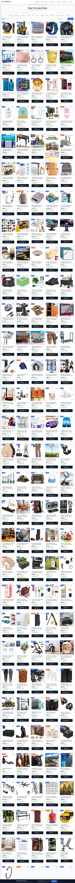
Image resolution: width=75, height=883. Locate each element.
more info (45, 4)
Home (17, 15)
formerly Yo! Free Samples (7, 2)
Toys (48, 15)
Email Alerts (70, 1)
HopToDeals (7, 1)
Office (68, 15)
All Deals (37, 1)
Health (58, 15)
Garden (29, 15)
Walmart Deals (52, 1)
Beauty (53, 15)
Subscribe (54, 881)
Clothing (11, 15)
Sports (43, 15)
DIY (38, 15)
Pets (34, 15)
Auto (63, 15)
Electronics (23, 15)
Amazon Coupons (44, 1)
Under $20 (59, 1)
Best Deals (64, 1)
